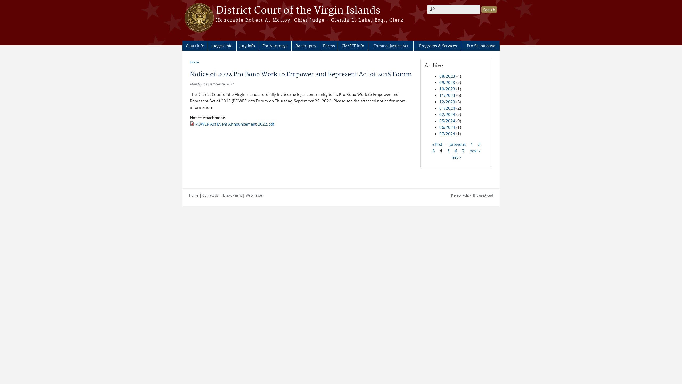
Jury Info (247, 45)
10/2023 (447, 88)
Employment (232, 195)
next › (475, 150)
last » (456, 156)
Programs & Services (438, 45)
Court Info (195, 45)
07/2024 (447, 133)
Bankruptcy (305, 45)
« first (437, 144)
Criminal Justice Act (390, 45)
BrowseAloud (483, 195)
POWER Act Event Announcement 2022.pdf (234, 124)
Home (194, 62)
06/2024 (447, 127)
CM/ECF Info (353, 45)
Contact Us (210, 195)
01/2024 (447, 108)
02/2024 (447, 114)
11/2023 (447, 95)
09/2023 (447, 82)
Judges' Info (222, 45)
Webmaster (254, 195)
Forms (329, 45)
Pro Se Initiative (481, 45)
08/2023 (447, 76)
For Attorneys (274, 45)
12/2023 (447, 101)
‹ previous (456, 144)
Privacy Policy (461, 195)
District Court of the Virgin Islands (298, 11)
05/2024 (447, 120)
